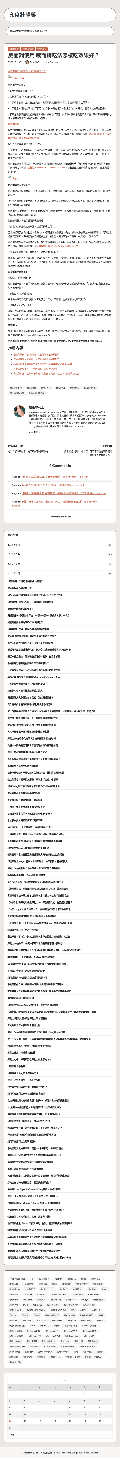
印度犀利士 (72, 1279)
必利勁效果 (13, 1300)
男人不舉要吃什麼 (68, 1347)
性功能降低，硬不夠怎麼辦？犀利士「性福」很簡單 (33, 779)
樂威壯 (101, 1315)
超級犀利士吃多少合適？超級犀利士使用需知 (29, 1046)
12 (39, 1407)
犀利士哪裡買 (32, 1341)
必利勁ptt (28, 1294)
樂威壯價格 (27, 1321)
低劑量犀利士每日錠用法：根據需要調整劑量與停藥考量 (35, 841)
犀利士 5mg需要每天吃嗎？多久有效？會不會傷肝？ (33, 1196)
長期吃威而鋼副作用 (36, 393)
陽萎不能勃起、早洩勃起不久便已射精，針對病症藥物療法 (36, 772)
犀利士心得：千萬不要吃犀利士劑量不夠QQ (29, 1059)
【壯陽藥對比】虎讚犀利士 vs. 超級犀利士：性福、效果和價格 (38, 888)
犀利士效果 (78, 1341)
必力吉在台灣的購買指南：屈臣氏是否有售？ (29, 1182)
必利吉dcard (71, 1300)
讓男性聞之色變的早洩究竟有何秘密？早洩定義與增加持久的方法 (39, 1257)
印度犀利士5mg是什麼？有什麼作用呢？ (27, 1086)
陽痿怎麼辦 (41, 49)
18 (25, 1414)
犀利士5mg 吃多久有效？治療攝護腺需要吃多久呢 (32, 738)
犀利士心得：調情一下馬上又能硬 (24, 1080)
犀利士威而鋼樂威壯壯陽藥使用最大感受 (27, 752)
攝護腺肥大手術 (89, 1305)
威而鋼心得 (63, 1289)
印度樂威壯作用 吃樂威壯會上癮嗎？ (25, 581)
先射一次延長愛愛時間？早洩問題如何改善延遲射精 (33, 745)
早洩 (73, 1310)
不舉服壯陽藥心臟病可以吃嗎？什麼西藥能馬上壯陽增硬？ (36, 1244)
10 (10, 1407)
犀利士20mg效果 (72, 1336)
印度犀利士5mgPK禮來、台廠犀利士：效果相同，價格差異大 (38, 861)
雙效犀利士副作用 (73, 1357)
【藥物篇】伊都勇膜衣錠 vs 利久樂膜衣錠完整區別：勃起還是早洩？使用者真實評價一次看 (52, 1011)
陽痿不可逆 (87, 1352)
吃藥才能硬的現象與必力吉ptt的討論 (25, 1168)
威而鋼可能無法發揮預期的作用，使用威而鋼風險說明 (34, 1250)
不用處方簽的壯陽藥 (17, 1279)
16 (99, 1407)
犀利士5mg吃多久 (70, 1331)
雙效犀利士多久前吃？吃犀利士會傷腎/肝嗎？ (30, 813)
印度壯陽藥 (22, 15)
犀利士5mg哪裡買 (89, 1331)
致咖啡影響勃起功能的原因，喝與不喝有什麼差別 (32, 724)
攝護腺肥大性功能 (71, 1305)
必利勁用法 (41, 1300)
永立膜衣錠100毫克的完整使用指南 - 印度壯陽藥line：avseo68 (53, 485)
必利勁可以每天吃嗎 (60, 1294)
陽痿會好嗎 (27, 1357)
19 (39, 1414)
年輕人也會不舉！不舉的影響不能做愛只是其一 (36, 369)
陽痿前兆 (100, 1352)
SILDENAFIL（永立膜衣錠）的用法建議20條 (29, 827)
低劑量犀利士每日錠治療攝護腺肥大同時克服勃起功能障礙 (36, 854)
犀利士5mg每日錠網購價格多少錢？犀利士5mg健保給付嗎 (36, 1032)
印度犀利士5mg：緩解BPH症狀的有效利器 (28, 848)
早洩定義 (12, 1315)
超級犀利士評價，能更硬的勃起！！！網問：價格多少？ (35, 1127)
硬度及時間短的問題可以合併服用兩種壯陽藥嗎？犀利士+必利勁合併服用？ (44, 950)
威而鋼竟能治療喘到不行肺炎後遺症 (25, 622)
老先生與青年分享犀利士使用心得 (24, 1025)
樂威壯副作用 (42, 1321)
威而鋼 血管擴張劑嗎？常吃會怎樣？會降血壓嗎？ (32, 636)
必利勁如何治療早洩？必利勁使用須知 (26, 683)
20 (54, 1414)
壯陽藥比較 (42, 1284)
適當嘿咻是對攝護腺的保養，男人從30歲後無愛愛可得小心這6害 (39, 649)
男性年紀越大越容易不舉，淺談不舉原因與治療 (30, 643)
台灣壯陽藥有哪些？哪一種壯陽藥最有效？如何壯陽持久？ (36, 1209)
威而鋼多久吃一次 (47, 1289)
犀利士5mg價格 (15, 1331)
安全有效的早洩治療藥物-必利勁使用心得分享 (30, 704)
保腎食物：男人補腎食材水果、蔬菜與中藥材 (29, 1216)
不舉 (31, 1279)
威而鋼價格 (31, 388)
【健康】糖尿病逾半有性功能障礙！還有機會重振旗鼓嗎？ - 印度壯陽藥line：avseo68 (64, 493)
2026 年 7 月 (14, 554)
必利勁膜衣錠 (55, 1300)
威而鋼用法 (92, 1289)
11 (24, 1407)
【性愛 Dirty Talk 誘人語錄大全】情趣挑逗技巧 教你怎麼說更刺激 (39, 909)
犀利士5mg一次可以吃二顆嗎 (65, 1326)
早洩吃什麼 (96, 1310)
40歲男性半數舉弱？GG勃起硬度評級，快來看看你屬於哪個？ (38, 964)
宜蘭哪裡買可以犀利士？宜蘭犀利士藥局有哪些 (36, 359)
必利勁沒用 (27, 1300)
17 (10, 1414)
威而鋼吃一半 (46, 388)
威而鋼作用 (66, 1284)
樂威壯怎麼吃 (86, 1321)
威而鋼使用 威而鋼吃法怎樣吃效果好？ (27, 71)
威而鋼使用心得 (16, 388)
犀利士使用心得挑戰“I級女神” (22, 1052)
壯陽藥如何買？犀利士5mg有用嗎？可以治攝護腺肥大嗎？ (36, 834)
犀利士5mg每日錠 (53, 1336)
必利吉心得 (13, 1305)
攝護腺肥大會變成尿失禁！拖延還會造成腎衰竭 (30, 1162)
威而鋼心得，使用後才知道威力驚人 (25, 690)
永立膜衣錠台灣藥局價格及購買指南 (25, 800)
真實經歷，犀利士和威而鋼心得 (23, 765)
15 (84, 1407)
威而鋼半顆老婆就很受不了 (21, 608)
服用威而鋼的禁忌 (17, 393)
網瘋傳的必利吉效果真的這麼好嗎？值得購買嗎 (36, 354)
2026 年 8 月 (14, 544)
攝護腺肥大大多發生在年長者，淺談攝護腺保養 (30, 697)
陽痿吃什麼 (13, 1357)
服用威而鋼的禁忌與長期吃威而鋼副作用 (27, 977)
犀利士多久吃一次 (49, 1341)
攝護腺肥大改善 (15, 1310)
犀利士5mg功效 (52, 1331)
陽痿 (76, 1352)
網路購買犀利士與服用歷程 (21, 998)
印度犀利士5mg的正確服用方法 (23, 1073)
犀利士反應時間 (15, 1341)
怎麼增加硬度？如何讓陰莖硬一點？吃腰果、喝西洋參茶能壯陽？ (39, 1175)
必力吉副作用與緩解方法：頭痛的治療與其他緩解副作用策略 (42, 364)
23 (99, 1414)
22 (84, 1414)
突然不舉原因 (14, 1352)
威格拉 (31, 167)
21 (70, 1414)
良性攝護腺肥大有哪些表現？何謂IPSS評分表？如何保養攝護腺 (38, 1100)
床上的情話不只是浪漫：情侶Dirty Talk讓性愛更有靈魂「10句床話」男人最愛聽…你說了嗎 (51, 711)
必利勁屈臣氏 (93, 1294)
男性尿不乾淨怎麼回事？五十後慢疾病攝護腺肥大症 (33, 718)
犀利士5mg (44, 1326)
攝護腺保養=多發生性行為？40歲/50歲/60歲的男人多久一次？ (39, 615)
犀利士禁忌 (34, 1347)
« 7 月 (12, 1435)
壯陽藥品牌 (13, 1284)
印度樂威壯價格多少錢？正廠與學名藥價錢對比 (30, 602)
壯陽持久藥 (14, 49)
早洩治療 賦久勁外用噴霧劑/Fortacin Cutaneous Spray (35, 677)
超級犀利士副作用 (45, 1352)
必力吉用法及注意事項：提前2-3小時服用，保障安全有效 (35, 1148)
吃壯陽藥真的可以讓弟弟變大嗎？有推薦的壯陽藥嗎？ (34, 759)
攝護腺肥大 (37, 1305)
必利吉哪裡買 (98, 1300)
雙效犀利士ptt (55, 1357)
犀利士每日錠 (93, 1341)
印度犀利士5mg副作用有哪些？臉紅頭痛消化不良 (32, 1134)
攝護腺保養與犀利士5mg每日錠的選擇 (26, 875)
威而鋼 (54, 1284)
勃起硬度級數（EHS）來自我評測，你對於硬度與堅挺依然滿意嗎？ (40, 1223)
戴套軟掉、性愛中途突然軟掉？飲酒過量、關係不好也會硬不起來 (39, 991)
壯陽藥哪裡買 (28, 1284)
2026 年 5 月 (14, 573)
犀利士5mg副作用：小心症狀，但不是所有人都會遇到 (34, 868)
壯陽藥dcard (96, 1279)
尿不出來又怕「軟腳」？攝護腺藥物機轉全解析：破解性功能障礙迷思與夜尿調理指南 (49, 1039)
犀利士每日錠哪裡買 (17, 1347)
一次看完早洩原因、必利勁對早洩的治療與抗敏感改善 (34, 670)
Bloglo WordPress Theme (85, 1452)
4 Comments (53, 62)
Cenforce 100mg (56, 167)
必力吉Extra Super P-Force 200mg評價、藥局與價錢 (34, 1189)
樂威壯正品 (101, 1321)
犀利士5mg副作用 (34, 1331)
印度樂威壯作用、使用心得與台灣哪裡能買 (28, 629)
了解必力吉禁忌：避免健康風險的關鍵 (26, 970)
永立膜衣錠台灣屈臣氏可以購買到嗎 (25, 820)
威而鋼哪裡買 (30, 1289)
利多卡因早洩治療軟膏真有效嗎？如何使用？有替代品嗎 (35, 595)
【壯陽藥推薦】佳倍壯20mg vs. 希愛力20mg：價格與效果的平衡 (40, 923)
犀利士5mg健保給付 (90, 1326)
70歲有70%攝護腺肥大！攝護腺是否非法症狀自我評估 (34, 1107)
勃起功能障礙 (43, 1279)
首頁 (12, 31)
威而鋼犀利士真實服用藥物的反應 (24, 793)
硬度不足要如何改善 (87, 1347)
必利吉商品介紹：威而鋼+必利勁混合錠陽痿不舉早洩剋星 (35, 984)
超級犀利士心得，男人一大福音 (23, 929)
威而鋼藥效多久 (90, 388)
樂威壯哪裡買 (57, 1321)
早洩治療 (24, 1315)
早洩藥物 (36, 1315)
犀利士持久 (65, 1341)
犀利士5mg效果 (35, 1336)
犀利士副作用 (89, 1336)
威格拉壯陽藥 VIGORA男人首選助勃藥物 (58, 246)
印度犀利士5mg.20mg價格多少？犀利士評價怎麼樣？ (34, 1005)
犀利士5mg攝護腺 (16, 1336)
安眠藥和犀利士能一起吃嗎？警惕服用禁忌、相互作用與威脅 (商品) (46, 373)
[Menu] (108, 15)
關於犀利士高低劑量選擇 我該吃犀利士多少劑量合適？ (34, 1114)
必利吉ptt (84, 1300)
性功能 (25, 1305)
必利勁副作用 (42, 1294)
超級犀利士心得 (63, 1352)
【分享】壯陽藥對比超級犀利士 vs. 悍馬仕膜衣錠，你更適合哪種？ (40, 902)
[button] (35, 432)
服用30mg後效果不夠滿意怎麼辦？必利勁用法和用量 (34, 786)
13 (54, 1407)
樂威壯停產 (13, 1321)
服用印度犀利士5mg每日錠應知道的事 (26, 1093)
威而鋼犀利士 (78, 1289)
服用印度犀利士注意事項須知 (22, 1141)
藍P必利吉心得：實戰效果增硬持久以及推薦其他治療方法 (36, 882)
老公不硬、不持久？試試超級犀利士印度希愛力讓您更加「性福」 (39, 936)
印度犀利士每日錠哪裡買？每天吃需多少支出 (29, 1121)
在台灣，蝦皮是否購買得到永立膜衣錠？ (27, 806)
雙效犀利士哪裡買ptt (93, 1357)
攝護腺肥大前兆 (53, 1305)
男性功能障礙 (28, 49)
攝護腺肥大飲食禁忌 (58, 1310)
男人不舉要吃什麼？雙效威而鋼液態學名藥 (28, 731)
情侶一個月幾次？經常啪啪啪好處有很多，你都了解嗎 (34, 656)
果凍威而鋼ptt (69, 1315)
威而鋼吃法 (13, 124)
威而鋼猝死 (74, 388)
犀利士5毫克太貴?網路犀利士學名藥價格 (27, 1018)
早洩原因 (83, 1310)
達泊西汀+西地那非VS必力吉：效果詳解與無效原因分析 (35, 1155)
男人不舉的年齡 (50, 1347)
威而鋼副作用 (14, 1289)
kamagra (41, 167)
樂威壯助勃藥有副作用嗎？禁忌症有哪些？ (28, 663)
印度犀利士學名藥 (16, 1066)
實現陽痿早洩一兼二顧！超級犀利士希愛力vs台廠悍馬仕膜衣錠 (38, 895)
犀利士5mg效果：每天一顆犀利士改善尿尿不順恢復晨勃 (35, 943)
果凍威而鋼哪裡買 (87, 1315)
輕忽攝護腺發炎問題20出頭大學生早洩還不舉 (30, 1230)
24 (10, 1421)
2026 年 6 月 (14, 564)
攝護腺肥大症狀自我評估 (36, 1310)
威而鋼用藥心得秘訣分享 (20, 588)
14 (70, 1407)
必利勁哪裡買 (78, 1294)
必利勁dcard (14, 1294)
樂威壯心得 (72, 1321)
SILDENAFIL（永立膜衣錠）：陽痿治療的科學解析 (31, 957)
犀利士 (32, 1326)
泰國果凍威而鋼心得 (17, 1326)
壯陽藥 (83, 1279)
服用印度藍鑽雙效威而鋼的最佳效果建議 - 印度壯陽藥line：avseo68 (55, 476)
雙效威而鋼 (41, 1357)
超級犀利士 (36, 407)
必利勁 (104, 1289)
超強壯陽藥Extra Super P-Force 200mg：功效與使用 (34, 1203)
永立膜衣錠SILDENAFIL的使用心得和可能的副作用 (32, 916)
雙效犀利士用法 (15, 1362)
